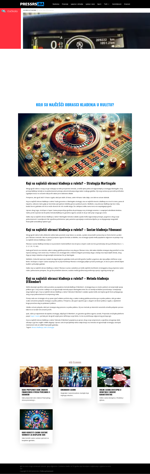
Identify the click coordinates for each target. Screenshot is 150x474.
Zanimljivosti (116, 4)
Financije (65, 4)
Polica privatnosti (46, 471)
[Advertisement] (75, 65)
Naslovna (56, 4)
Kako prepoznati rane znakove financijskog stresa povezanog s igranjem (36, 392)
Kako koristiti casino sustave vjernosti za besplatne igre (35, 433)
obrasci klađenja (37, 327)
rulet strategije (49, 327)
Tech (105, 4)
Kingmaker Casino (68, 389)
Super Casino (35, 316)
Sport (99, 4)
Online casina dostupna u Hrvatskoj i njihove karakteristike (110, 392)
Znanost (127, 4)
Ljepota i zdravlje (77, 4)
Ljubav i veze (90, 4)
